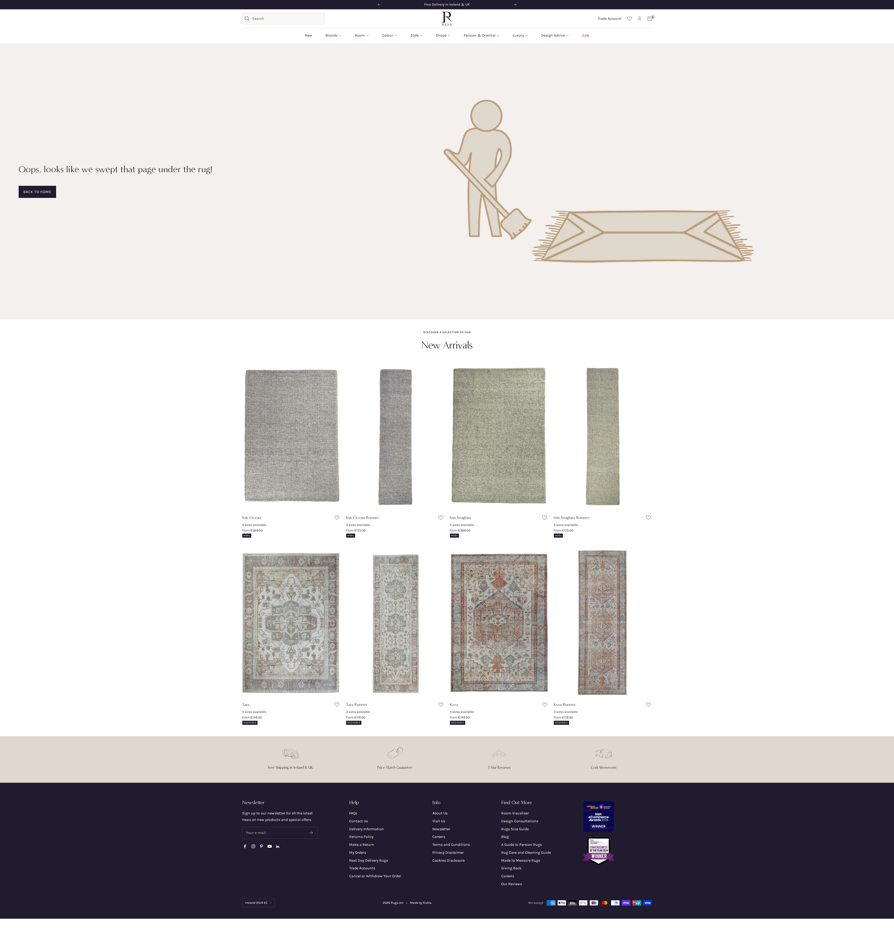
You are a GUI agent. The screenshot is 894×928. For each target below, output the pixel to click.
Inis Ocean (251, 517)
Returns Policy (361, 836)
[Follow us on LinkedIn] (278, 846)
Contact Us (358, 821)
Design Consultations (519, 821)
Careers (438, 836)
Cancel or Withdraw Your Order (375, 876)
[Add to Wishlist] (337, 518)
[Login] (639, 18)
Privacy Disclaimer (448, 852)
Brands (331, 35)
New (308, 35)
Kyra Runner (565, 704)
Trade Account (610, 18)
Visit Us (438, 821)
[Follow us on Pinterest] (261, 846)
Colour (387, 35)
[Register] (311, 832)
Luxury (518, 35)
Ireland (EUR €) (256, 903)
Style (414, 35)
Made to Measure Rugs (520, 860)
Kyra (454, 704)
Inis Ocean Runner (362, 517)
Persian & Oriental (479, 35)
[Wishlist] (629, 18)
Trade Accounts (362, 868)
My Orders (357, 852)
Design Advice (553, 35)
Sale (585, 35)
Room (360, 35)
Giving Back (511, 868)
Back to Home (37, 192)
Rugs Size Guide (515, 829)
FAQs (353, 813)
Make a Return (361, 844)
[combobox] (287, 18)
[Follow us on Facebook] (245, 846)
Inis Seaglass (460, 517)
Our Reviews (511, 884)
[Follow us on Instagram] (253, 846)
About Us (439, 813)
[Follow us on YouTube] (269, 846)
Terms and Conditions (451, 844)
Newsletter (441, 829)
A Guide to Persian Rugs (521, 844)
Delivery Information (366, 829)
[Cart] (649, 19)
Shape (441, 35)
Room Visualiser (515, 813)
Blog (505, 836)
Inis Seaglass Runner (571, 517)
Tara (245, 704)
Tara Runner (356, 704)
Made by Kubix (420, 903)
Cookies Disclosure (448, 860)
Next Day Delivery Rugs (368, 860)
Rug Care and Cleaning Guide (526, 852)
